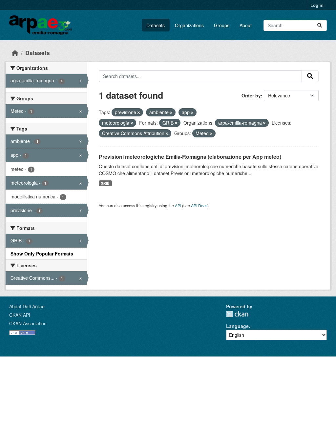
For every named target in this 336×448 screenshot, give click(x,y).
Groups (221, 25)
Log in (317, 5)
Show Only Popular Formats (41, 253)
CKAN (237, 314)
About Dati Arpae (27, 306)
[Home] (15, 53)
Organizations (189, 25)
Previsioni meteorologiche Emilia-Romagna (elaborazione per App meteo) (190, 156)
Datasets (155, 25)
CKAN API (19, 315)
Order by (251, 95)
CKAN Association (28, 323)
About (246, 25)
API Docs (199, 205)
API (178, 205)
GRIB (105, 183)
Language (237, 326)
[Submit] (319, 25)
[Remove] (138, 112)
